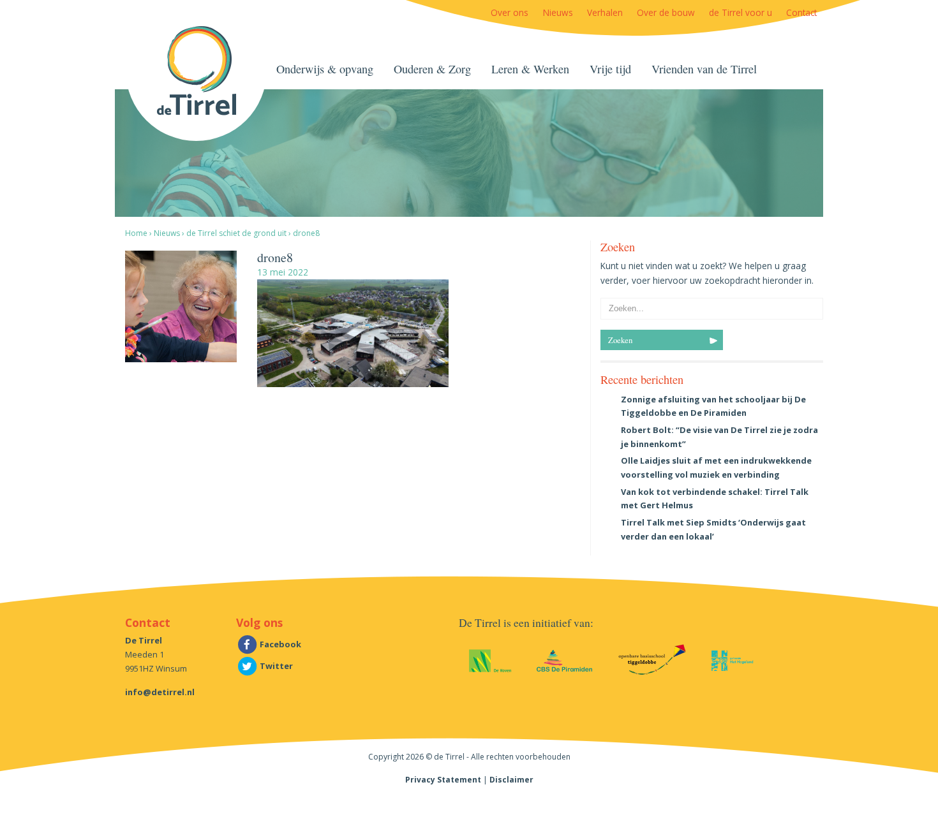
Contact (801, 12)
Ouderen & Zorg (432, 69)
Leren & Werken (530, 69)
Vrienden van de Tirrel (704, 69)
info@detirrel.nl (160, 692)
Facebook (279, 644)
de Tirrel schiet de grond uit (236, 233)
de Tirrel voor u (740, 12)
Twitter (275, 666)
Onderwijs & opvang (324, 69)
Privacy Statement (443, 779)
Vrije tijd (610, 69)
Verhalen (605, 12)
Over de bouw (666, 12)
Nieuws (558, 12)
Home (136, 233)
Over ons (509, 12)
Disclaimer (511, 779)
